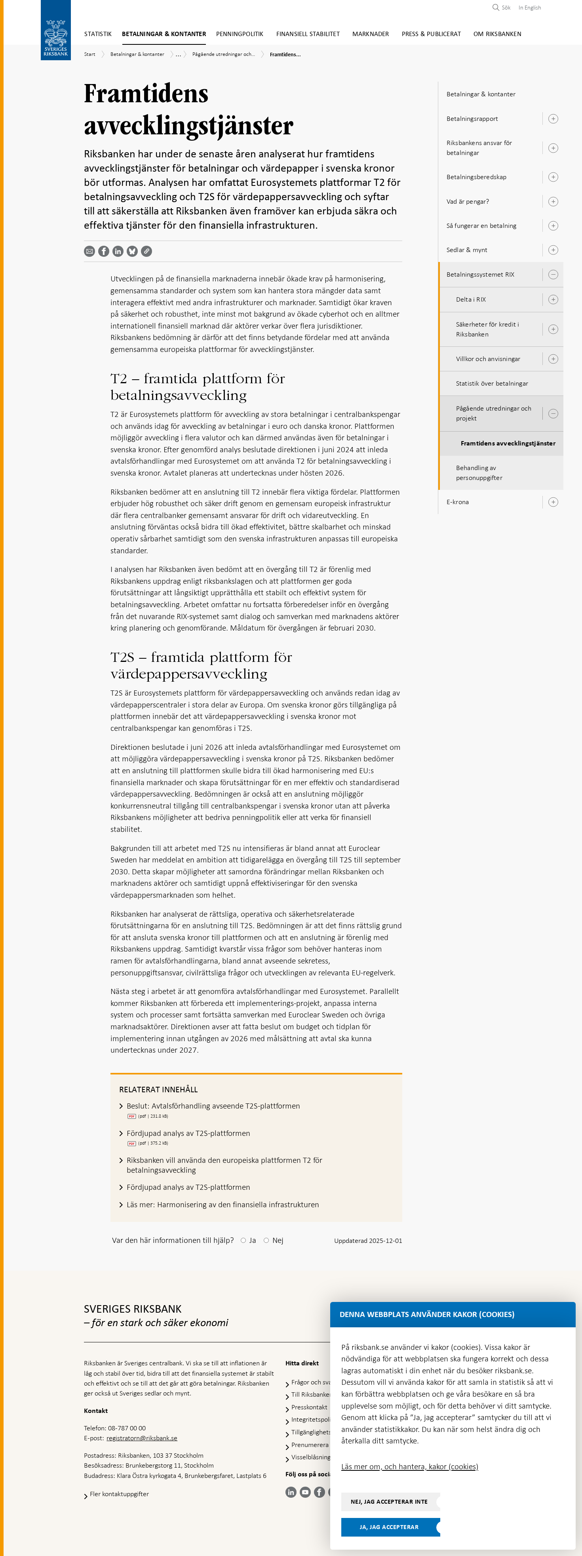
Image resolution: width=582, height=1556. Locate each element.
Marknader (370, 34)
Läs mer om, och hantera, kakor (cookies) (409, 1466)
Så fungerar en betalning (482, 225)
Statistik (98, 34)
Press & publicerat (431, 34)
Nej (277, 1240)
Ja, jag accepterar (389, 1527)
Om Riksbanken (497, 34)
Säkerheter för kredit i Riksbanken (487, 329)
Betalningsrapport (472, 118)
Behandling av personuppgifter (479, 472)
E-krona (458, 501)
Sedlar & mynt (467, 249)
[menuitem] (528, 7)
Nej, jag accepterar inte (389, 1502)
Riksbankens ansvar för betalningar (479, 147)
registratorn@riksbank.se (142, 1438)
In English (530, 7)
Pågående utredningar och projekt (494, 413)
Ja (252, 1240)
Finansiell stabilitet (308, 34)
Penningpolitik (240, 34)
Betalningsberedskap (477, 176)
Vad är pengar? (468, 201)
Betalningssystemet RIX (480, 274)
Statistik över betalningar (492, 383)
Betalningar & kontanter (164, 34)
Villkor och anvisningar (488, 358)
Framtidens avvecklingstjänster (508, 443)
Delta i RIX (471, 299)
